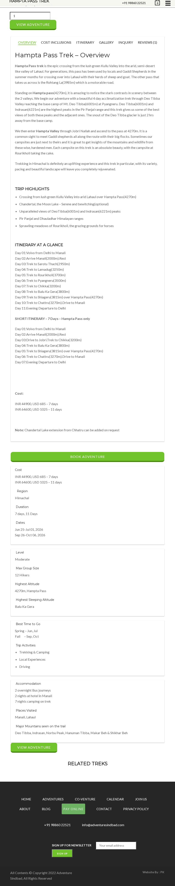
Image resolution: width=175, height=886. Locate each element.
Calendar (115, 799)
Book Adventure (87, 457)
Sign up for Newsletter (71, 845)
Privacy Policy (136, 809)
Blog (46, 809)
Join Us (141, 799)
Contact (104, 809)
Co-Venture (85, 799)
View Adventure (33, 24)
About (25, 809)
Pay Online (73, 809)
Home (26, 799)
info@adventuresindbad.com (103, 825)
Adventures (53, 799)
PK (162, 872)
